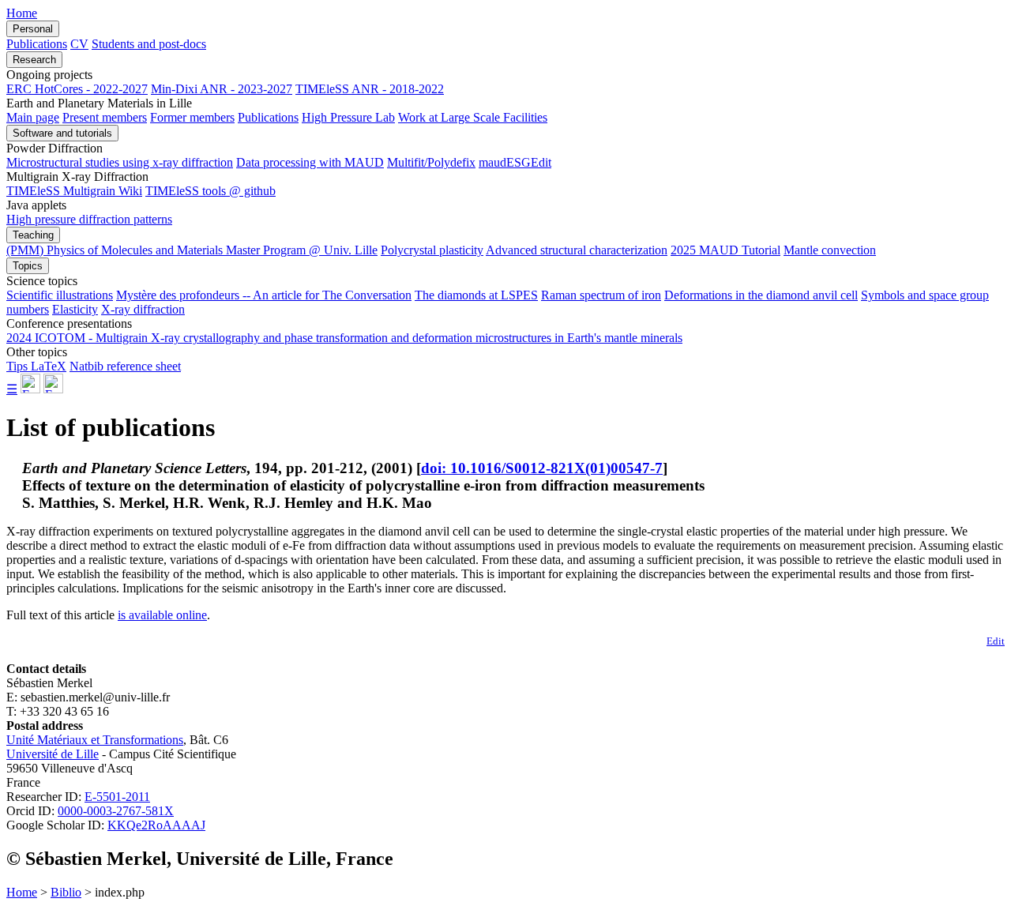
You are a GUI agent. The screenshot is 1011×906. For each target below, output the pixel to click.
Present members (104, 117)
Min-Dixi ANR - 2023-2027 (221, 89)
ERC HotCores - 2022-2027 (77, 89)
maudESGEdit (515, 162)
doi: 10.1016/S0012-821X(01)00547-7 (542, 468)
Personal (33, 29)
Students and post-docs (149, 44)
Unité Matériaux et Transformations (94, 739)
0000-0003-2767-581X (116, 811)
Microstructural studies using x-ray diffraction (119, 162)
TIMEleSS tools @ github (210, 190)
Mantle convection (830, 250)
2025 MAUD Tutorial (725, 250)
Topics (28, 266)
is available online (162, 615)
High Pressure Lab (348, 117)
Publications (36, 44)
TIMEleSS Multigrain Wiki (74, 190)
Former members (192, 117)
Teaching (33, 235)
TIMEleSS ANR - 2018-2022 (369, 89)
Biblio (66, 892)
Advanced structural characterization (576, 250)
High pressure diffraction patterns (89, 219)
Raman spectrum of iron (601, 295)
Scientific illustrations (59, 295)
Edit (996, 641)
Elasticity (75, 309)
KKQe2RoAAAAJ (156, 825)
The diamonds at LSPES (476, 295)
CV (79, 44)
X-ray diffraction (143, 309)
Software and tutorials (62, 133)
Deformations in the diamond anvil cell (761, 295)
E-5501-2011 (117, 796)
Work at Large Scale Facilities (472, 117)
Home (21, 13)
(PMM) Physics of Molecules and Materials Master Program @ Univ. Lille (192, 250)
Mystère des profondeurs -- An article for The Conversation (264, 295)
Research (34, 60)
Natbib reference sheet (125, 366)
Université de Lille (52, 754)
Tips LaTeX (36, 366)
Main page (32, 117)
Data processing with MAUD (310, 162)
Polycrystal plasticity (432, 250)
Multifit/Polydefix (431, 162)
